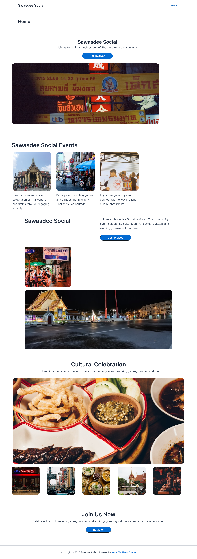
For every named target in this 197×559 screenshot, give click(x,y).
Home (174, 5)
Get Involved (97, 55)
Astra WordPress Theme (123, 552)
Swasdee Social (31, 5)
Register (98, 529)
